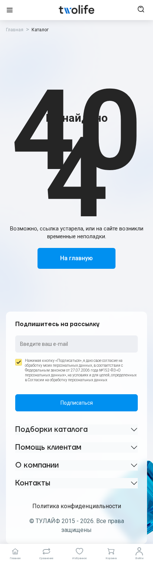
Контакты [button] (32, 483)
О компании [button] (37, 465)
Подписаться (77, 403)
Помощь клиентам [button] (48, 447)
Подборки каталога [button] (51, 429)
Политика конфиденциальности (76, 506)
